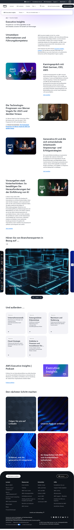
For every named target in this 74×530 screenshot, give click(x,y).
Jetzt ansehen (46, 95)
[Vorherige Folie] (32, 297)
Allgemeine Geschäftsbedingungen (21, 522)
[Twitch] (60, 517)
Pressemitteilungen (11, 509)
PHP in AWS (41, 499)
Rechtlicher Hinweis (59, 506)
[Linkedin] (56, 517)
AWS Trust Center (26, 490)
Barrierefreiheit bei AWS (60, 503)
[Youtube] (63, 517)
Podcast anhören (10, 382)
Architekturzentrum (27, 496)
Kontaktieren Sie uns (59, 485)
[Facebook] (53, 517)
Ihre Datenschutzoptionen (11, 524)
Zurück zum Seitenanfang (36, 512)
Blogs (7, 507)
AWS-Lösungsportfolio (27, 493)
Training (24, 487)
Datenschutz (8, 522)
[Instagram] (58, 517)
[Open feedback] (72, 264)
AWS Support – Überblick (60, 496)
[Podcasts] (65, 517)
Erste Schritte (25, 485)
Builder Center (41, 485)
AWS (7, 17)
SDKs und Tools (42, 487)
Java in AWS (41, 496)
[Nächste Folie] (41, 297)
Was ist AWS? (9, 485)
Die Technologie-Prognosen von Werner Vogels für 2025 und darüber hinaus (18, 126)
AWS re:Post (57, 490)
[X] (51, 517)
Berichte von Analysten (27, 503)
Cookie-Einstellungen (27, 524)
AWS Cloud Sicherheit (11, 501)
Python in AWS (41, 493)
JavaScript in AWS (42, 501)
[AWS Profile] (70, 2)
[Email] (67, 517)
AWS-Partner (25, 506)
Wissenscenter (57, 493)
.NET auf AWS (41, 490)
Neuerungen (9, 504)
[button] (20, 6)
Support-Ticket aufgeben (60, 487)
